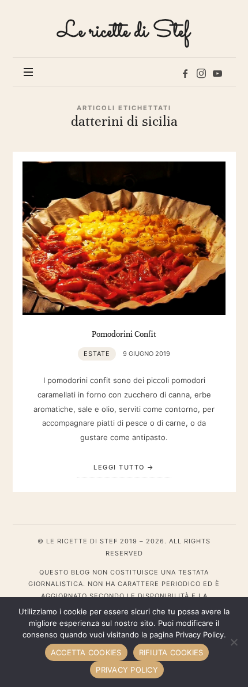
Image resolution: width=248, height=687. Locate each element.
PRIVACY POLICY (127, 669)
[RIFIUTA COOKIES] (233, 642)
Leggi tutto (119, 467)
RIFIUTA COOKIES (171, 652)
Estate (97, 354)
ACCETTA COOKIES (86, 652)
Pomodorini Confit (124, 334)
